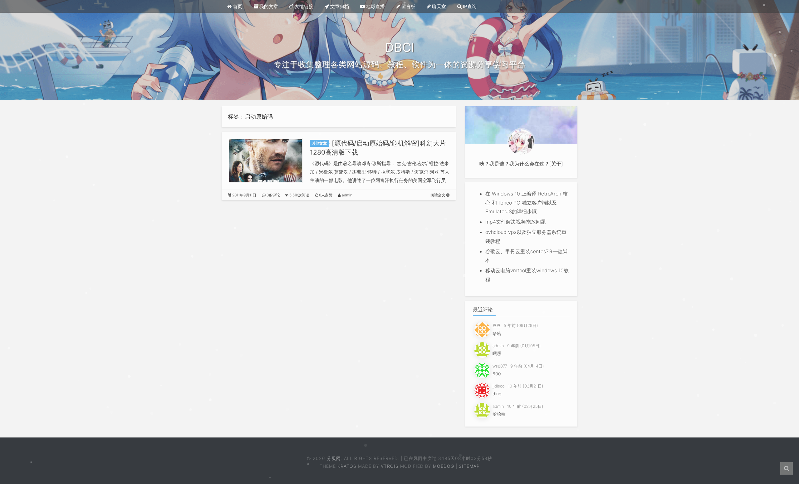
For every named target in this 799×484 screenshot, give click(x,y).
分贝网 (334, 458)
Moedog (443, 466)
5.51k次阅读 (298, 195)
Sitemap (469, 466)
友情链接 (303, 6)
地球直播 (375, 6)
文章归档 (339, 6)
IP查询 (469, 6)
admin (346, 195)
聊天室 (438, 6)
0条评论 (273, 195)
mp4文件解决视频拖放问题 (515, 222)
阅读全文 (438, 195)
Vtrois (390, 466)
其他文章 (319, 143)
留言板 (407, 6)
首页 (237, 6)
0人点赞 (325, 195)
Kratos (346, 466)
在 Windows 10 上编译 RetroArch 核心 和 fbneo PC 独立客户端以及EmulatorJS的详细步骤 (526, 202)
